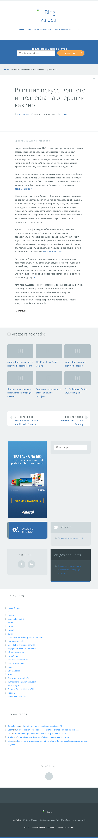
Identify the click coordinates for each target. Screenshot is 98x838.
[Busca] (77, 26)
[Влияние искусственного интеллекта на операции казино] (20, 385)
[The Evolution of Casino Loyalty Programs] (77, 385)
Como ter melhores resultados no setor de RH (42, 726)
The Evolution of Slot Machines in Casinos (26, 421)
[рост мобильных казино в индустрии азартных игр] (20, 358)
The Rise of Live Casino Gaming (70, 421)
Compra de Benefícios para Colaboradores (26, 637)
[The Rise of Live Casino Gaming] (49, 358)
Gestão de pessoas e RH (18, 659)
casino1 (11, 622)
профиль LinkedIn (24, 188)
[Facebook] (21, 564)
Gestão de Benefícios (63, 29)
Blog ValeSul (17, 820)
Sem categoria (14, 685)
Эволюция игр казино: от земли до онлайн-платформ (48, 393)
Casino (11, 615)
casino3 (65, 114)
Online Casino (14, 670)
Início (8, 70)
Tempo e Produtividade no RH (39, 29)
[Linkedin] (31, 564)
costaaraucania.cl (15, 641)
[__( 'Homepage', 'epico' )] (49, 812)
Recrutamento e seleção (18, 678)
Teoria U (11, 692)
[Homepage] (49, 16)
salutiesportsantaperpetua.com (22, 681)
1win (35, 277)
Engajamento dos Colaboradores (22, 648)
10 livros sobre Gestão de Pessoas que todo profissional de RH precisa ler (47, 729)
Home (21, 29)
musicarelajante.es (16, 663)
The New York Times (53, 251)
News (10, 667)
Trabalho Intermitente (18, 696)
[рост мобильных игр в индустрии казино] (77, 358)
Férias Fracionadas (16, 652)
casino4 (11, 633)
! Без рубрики (14, 608)
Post (10, 674)
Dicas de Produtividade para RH (21, 645)
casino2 (11, 626)
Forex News (13, 656)
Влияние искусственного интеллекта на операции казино (19, 393)
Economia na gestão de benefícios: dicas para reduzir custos (41, 733)
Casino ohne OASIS (16, 619)
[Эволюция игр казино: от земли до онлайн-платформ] (49, 385)
